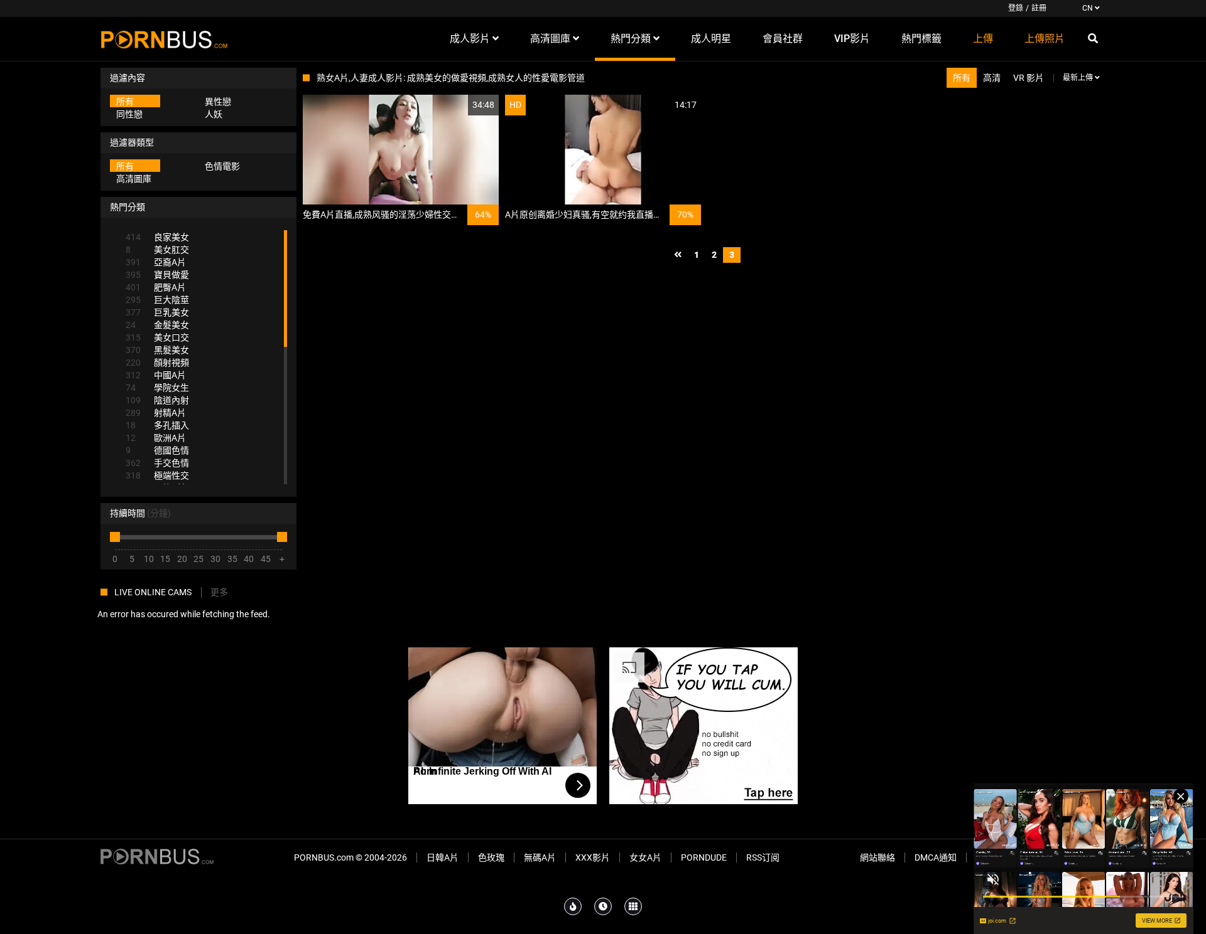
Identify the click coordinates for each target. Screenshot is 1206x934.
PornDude (704, 857)
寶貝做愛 (157, 275)
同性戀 (129, 114)
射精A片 (156, 413)
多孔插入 (157, 425)
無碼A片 (540, 857)
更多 (219, 592)
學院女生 (157, 388)
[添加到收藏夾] (459, 105)
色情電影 (222, 166)
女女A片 (645, 857)
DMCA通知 (936, 857)
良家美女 (157, 237)
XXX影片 (592, 857)
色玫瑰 (491, 857)
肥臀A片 (156, 287)
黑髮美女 (157, 350)
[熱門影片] (573, 906)
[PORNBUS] (164, 39)
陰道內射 (157, 400)
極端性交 (157, 475)
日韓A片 (442, 857)
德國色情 (157, 450)
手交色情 (157, 463)
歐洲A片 (156, 438)
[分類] (633, 906)
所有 (125, 102)
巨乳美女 (157, 312)
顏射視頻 (157, 363)
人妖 (213, 114)
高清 (992, 78)
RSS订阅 (763, 857)
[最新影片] (603, 906)
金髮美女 (157, 325)
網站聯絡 (877, 857)
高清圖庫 (133, 179)
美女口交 (157, 337)
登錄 (1015, 8)
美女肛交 (157, 250)
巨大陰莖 (157, 300)
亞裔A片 (156, 262)
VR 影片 (1028, 78)
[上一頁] (678, 255)
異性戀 (218, 102)
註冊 (1038, 8)
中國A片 (156, 375)
